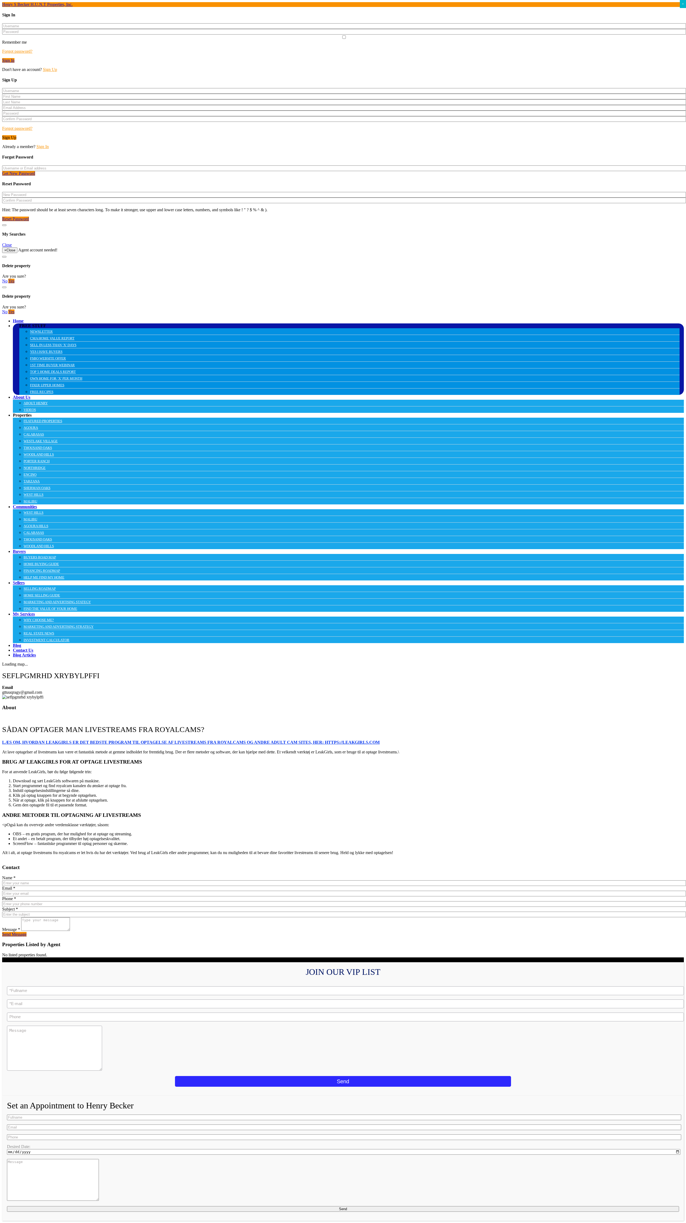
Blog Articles (24, 655)
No (5, 281)
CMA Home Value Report (52, 338)
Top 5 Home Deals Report (53, 372)
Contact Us (23, 650)
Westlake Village (41, 441)
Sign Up (50, 69)
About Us (21, 397)
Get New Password (18, 173)
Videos (30, 410)
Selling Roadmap (40, 589)
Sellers (19, 582)
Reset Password (15, 219)
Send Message (14, 934)
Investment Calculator (46, 640)
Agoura (31, 428)
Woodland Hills (39, 454)
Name (9, 877)
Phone (9, 898)
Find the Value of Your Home (50, 609)
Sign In (8, 60)
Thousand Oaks (38, 448)
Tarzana (32, 481)
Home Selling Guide (42, 595)
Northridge (35, 468)
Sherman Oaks (37, 488)
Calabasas (34, 434)
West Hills (33, 495)
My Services (24, 614)
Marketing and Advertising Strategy (59, 627)
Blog (17, 645)
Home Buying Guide (41, 564)
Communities (25, 506)
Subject (10, 909)
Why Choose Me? (39, 620)
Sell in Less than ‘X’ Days (53, 345)
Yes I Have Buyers (46, 352)
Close (7, 245)
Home (18, 321)
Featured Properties (43, 421)
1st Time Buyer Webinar (52, 365)
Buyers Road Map (40, 557)
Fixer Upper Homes (47, 385)
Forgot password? (17, 51)
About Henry (36, 403)
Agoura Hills (36, 526)
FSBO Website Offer (48, 358)
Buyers (19, 551)
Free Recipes (41, 392)
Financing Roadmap (42, 571)
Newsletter (41, 332)
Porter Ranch (37, 461)
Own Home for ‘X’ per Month (56, 378)
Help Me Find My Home (44, 577)
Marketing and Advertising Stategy (57, 602)
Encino (30, 475)
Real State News (39, 633)
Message (11, 929)
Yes (11, 281)
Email (8, 888)
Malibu (30, 501)
